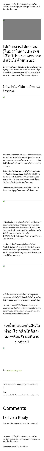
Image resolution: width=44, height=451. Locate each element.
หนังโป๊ (36, 395)
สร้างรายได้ (30, 395)
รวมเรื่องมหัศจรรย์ (31, 384)
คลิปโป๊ (11, 395)
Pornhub (5, 395)
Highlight (21, 384)
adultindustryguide (13, 370)
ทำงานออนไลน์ (20, 395)
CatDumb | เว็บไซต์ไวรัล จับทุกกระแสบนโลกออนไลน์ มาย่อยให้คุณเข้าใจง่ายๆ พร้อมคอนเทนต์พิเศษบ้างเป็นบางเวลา (21, 6)
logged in (17, 423)
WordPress (24, 446)
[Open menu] (4, 14)
